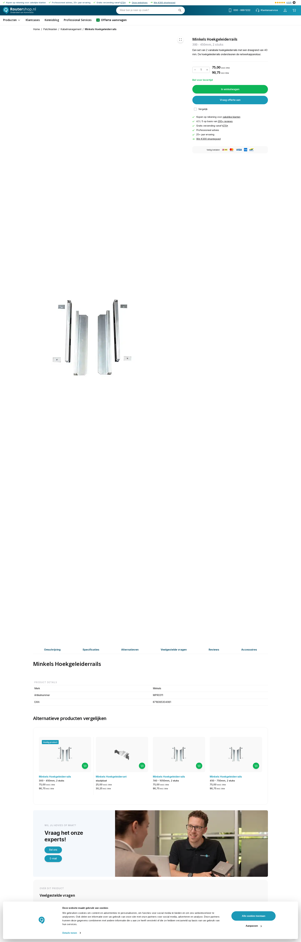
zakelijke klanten (231, 117)
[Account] (285, 10)
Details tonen (69, 932)
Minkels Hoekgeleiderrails (100, 29)
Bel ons (53, 849)
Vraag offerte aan (230, 99)
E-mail (53, 858)
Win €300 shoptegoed (164, 2)
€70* (123, 2)
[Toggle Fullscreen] (180, 39)
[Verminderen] (195, 69)
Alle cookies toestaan (253, 916)
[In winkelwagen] (85, 766)
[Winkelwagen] (294, 10)
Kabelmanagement (71, 29)
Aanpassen (252, 925)
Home (36, 29)
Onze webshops (140, 2)
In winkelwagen (230, 89)
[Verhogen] (207, 69)
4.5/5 (288, 2)
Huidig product (50, 742)
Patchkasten (50, 29)
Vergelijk (203, 109)
